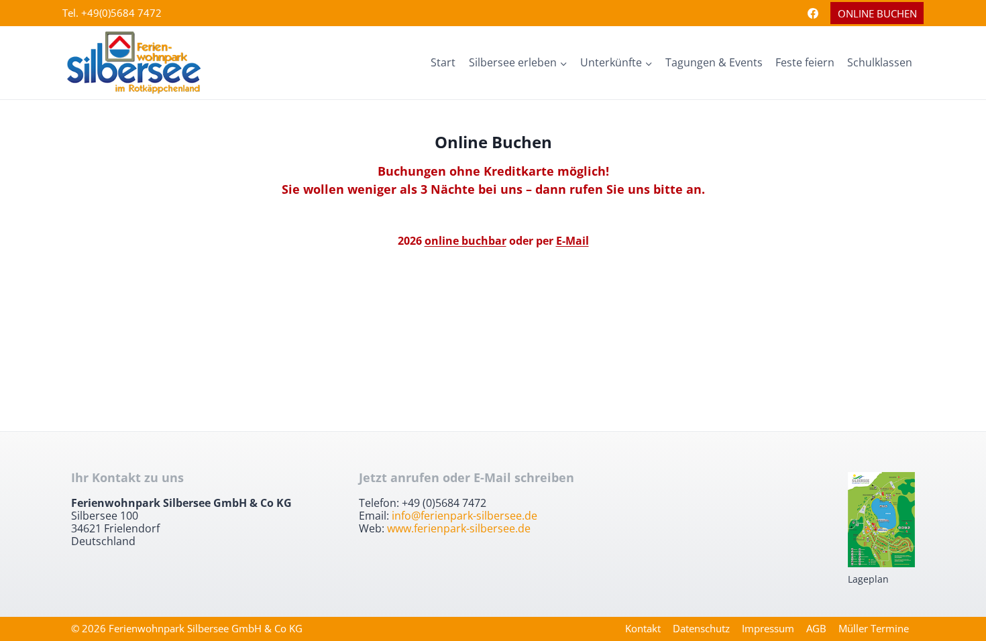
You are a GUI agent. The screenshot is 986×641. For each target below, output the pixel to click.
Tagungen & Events (714, 62)
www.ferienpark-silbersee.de (459, 528)
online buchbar (465, 240)
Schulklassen (879, 62)
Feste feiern (804, 62)
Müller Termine (873, 628)
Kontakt (643, 628)
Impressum (768, 628)
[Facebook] (813, 13)
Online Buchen (877, 13)
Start (443, 62)
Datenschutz (701, 628)
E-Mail (572, 240)
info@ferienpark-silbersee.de (464, 515)
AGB (816, 628)
